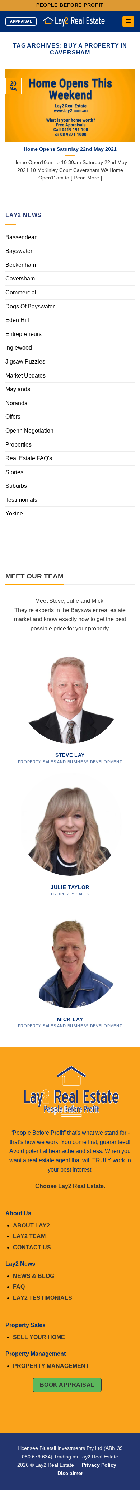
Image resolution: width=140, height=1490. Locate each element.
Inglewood (18, 348)
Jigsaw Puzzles (25, 362)
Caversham (20, 278)
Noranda (16, 403)
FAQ (19, 1287)
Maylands (17, 389)
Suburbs (16, 486)
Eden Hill (17, 320)
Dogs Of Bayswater (30, 306)
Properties (18, 445)
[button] (128, 22)
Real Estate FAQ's (28, 458)
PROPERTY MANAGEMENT (51, 1366)
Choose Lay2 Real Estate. (70, 1186)
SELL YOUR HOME (39, 1337)
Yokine (14, 513)
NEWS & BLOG (33, 1276)
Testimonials (21, 500)
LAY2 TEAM (29, 1236)
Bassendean (21, 237)
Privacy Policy (99, 1465)
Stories (14, 472)
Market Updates (25, 375)
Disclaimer (70, 1473)
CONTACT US (32, 1247)
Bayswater (18, 251)
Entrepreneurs (23, 334)
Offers (12, 417)
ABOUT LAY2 (31, 1225)
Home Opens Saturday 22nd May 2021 (70, 149)
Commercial (20, 292)
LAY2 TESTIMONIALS (42, 1298)
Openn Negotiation (29, 431)
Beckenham (20, 265)
